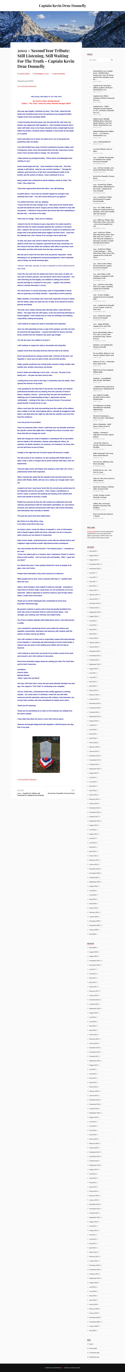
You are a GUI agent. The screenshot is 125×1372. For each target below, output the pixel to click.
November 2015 (94, 655)
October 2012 (93, 816)
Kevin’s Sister (25, 73)
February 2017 (94, 594)
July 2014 (92, 725)
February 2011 (94, 860)
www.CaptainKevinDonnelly (27, 86)
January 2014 (93, 751)
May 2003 (92, 934)
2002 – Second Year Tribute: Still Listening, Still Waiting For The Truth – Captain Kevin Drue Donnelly (45, 58)
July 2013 (92, 777)
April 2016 (92, 634)
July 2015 (92, 673)
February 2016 (94, 642)
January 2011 (93, 864)
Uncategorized (59, 73)
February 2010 (94, 912)
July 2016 (92, 621)
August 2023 (93, 555)
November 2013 (94, 760)
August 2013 (93, 773)
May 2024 (92, 551)
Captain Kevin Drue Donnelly (62, 5)
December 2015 (94, 651)
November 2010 (94, 873)
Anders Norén (75, 1367)
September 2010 (94, 882)
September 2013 (94, 769)
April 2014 (92, 738)
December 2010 (94, 869)
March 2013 (93, 795)
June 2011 (92, 842)
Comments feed (94, 1352)
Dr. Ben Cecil (91, 531)
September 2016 (94, 612)
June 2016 (92, 625)
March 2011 (93, 856)
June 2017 (92, 577)
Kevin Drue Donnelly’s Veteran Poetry (61, 793)
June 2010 (92, 895)
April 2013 (92, 790)
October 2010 (93, 877)
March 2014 (93, 742)
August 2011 (93, 834)
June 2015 (92, 677)
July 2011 (92, 838)
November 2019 (94, 564)
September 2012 (94, 821)
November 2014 (94, 708)
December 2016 (94, 603)
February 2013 (94, 799)
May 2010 (92, 899)
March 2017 (93, 590)
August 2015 (93, 668)
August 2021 (93, 560)
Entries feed (93, 1348)
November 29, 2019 (42, 73)
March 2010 (93, 908)
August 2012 (93, 825)
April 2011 (92, 851)
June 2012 (92, 829)
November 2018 (94, 568)
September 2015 (94, 664)
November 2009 (94, 925)
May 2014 (92, 734)
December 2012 (94, 808)
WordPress (57, 1367)
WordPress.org (94, 1357)
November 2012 (94, 812)
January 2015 (93, 699)
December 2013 (94, 755)
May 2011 (92, 847)
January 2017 (93, 599)
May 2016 (92, 629)
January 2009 (93, 930)
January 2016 (93, 647)
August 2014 (93, 721)
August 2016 (93, 616)
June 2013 (92, 782)
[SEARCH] (112, 60)
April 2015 (92, 686)
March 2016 (93, 638)
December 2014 (94, 703)
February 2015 (94, 695)
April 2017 (92, 586)
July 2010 (92, 890)
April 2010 (92, 903)
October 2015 (93, 660)
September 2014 (94, 716)
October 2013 (93, 764)
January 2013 (93, 803)
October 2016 (93, 607)
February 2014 (94, 747)
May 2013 (92, 786)
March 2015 (93, 690)
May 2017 (92, 581)
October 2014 (93, 712)
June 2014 (92, 729)
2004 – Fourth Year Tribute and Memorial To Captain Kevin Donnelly (30, 794)
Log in (91, 1344)
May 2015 (92, 681)
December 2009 (94, 921)
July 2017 (92, 573)
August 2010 (93, 886)
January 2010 (93, 916)
